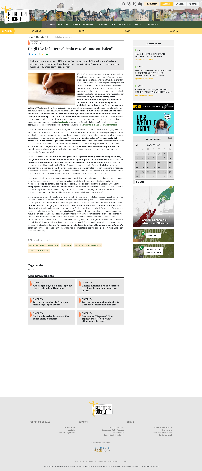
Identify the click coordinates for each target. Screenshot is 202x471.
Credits (125, 461)
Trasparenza (89, 461)
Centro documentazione (162, 433)
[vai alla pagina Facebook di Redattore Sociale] (123, 4)
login (181, 4)
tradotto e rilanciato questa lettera (100, 125)
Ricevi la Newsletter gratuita (43, 245)
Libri (113, 25)
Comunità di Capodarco (114, 435)
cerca (194, 4)
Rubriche (88, 25)
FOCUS (140, 181)
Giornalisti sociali (116, 427)
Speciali (139, 25)
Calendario (153, 25)
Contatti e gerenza (67, 433)
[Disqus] (76, 361)
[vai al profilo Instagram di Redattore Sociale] (134, 4)
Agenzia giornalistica (163, 427)
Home (30, 37)
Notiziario (49, 25)
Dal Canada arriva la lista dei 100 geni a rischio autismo (51, 317)
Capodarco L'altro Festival (113, 430)
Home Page (66, 245)
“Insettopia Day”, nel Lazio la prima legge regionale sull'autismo (52, 287)
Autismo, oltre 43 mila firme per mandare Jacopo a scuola (50, 303)
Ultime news (153, 43)
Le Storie (63, 25)
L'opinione (101, 25)
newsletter (151, 4)
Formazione (167, 430)
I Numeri (76, 25)
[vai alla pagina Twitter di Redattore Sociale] (128, 4)
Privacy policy (102, 461)
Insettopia (63, 122)
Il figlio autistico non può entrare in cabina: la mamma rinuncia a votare (100, 288)
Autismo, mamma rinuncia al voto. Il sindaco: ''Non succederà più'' (101, 303)
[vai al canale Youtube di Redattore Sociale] (140, 4)
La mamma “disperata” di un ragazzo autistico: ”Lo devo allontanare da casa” (97, 319)
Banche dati (125, 25)
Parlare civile (118, 433)
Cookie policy (114, 461)
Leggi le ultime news (39, 251)
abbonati (166, 4)
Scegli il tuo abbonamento (88, 245)
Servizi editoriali (165, 435)
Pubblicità (78, 461)
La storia (71, 430)
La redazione (69, 427)
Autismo (32, 269)
